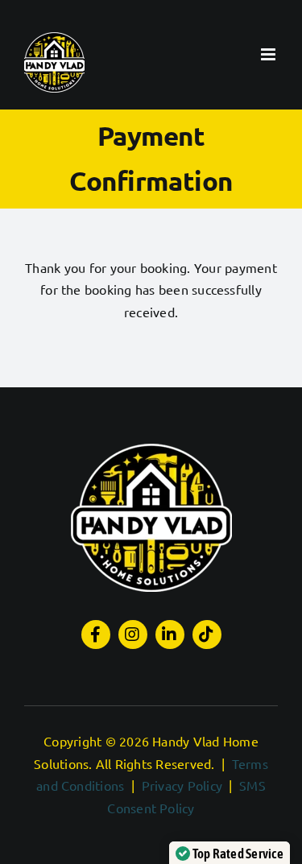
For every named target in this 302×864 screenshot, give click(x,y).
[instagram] (132, 634)
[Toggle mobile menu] (269, 54)
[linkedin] (169, 634)
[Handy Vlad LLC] (151, 450)
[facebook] (95, 634)
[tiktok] (206, 634)
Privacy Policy (182, 785)
